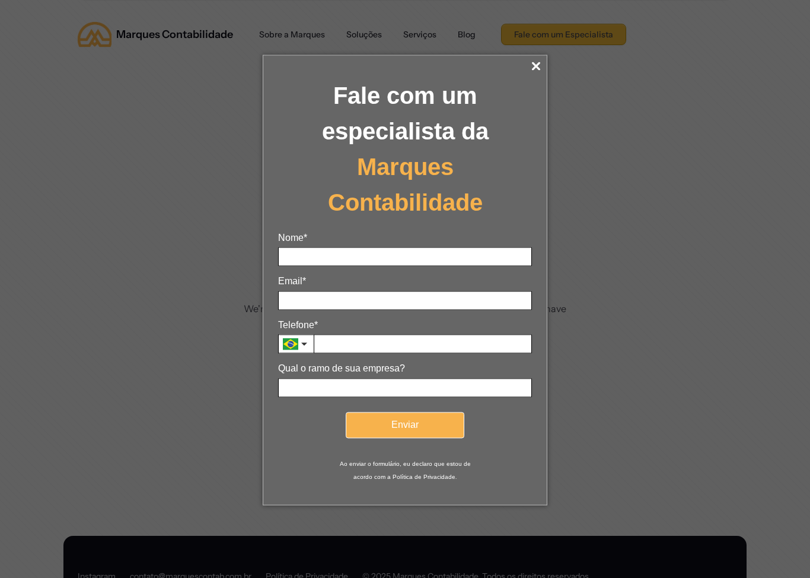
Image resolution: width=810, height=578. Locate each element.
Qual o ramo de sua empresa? (341, 368)
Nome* (292, 238)
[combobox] (296, 344)
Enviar (405, 425)
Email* (292, 281)
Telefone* (298, 324)
